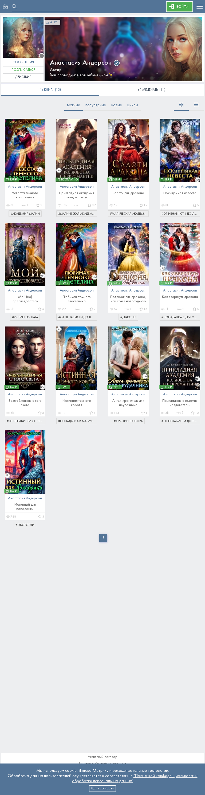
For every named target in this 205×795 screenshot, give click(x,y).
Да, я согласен (102, 788)
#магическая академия (77, 213)
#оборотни (24, 525)
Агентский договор (102, 757)
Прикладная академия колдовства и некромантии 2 (180, 403)
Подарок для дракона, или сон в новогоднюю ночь (128, 299)
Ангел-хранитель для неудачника (128, 403)
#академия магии (25, 213)
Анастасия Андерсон (81, 63)
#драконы (128, 317)
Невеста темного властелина (25, 195)
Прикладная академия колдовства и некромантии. (76, 195)
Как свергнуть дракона (180, 297)
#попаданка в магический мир (77, 421)
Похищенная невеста (179, 193)
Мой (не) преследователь (25, 299)
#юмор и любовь (128, 421)
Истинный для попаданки (25, 507)
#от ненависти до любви (180, 213)
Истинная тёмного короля (76, 403)
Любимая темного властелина (76, 299)
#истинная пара (25, 317)
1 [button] (103, 537)
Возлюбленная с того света (25, 403)
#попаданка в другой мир (180, 317)
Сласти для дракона (128, 193)
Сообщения (23, 62)
